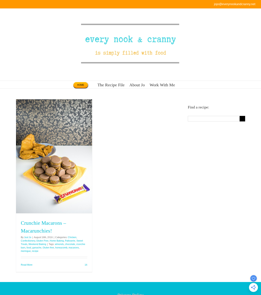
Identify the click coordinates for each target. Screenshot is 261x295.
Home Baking (57, 240)
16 (85, 264)
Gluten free (48, 247)
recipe (35, 251)
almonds (59, 244)
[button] (181, 84)
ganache (36, 247)
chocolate (70, 244)
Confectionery (28, 240)
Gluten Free (42, 240)
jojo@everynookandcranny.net (234, 4)
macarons (74, 247)
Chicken (72, 237)
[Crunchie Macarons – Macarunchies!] (54, 156)
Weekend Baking (37, 244)
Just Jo (27, 237)
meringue (26, 251)
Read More (26, 264)
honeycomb (61, 247)
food (29, 247)
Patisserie (70, 240)
